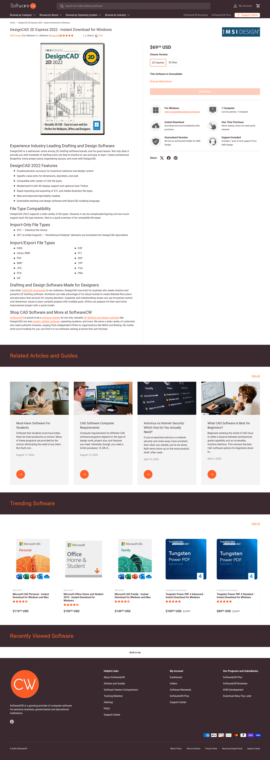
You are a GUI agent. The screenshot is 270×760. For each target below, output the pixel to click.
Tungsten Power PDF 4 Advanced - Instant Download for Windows (185, 596)
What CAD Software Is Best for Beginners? (229, 425)
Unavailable (205, 91)
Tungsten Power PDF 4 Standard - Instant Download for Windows (236, 596)
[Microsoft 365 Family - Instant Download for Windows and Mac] (135, 559)
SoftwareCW (17, 317)
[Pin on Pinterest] (175, 158)
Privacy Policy (211, 749)
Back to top (135, 652)
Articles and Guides (114, 683)
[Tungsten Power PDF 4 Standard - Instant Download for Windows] (237, 559)
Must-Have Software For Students (33, 425)
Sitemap (108, 702)
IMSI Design (15, 35)
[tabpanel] (72, 237)
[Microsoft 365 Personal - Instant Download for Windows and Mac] (33, 559)
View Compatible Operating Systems (182, 112)
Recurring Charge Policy (232, 749)
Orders (173, 683)
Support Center (112, 714)
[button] (67, 35)
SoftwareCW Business (195, 15)
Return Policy (176, 749)
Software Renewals (180, 689)
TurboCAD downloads (33, 290)
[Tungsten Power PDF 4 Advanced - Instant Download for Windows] (186, 559)
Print (100, 35)
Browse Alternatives (161, 81)
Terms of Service (193, 749)
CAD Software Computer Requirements (97, 425)
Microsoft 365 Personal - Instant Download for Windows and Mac (31, 596)
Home (12, 23)
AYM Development (233, 689)
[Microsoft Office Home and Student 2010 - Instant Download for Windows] (84, 559)
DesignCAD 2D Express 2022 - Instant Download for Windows (44, 23)
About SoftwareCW (114, 677)
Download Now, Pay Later (237, 696)
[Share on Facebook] (168, 158)
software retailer (51, 317)
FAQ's (107, 708)
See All (55, 35)
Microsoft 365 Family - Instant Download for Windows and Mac (133, 596)
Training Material (113, 696)
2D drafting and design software (101, 317)
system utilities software (46, 321)
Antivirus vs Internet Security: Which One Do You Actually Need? (164, 427)
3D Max (173, 62)
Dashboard (176, 677)
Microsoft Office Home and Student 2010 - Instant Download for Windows (83, 597)
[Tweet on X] (161, 158)
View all (255, 376)
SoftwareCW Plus (221, 15)
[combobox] (133, 6)
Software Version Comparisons (121, 689)
